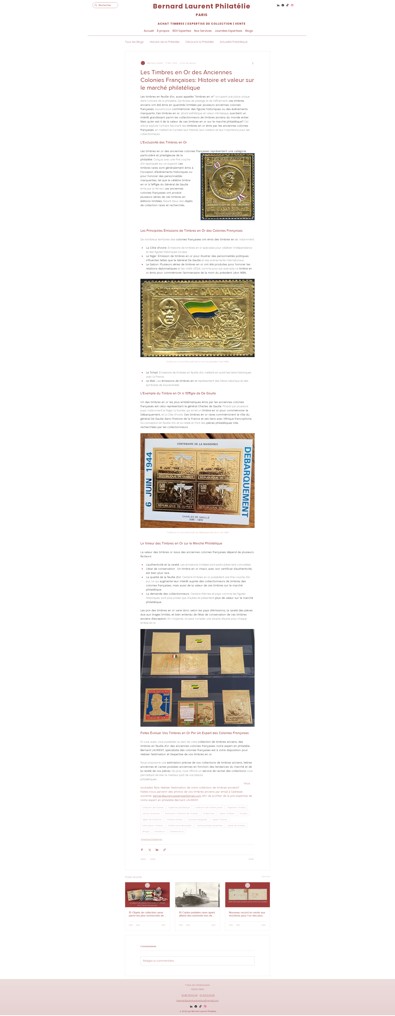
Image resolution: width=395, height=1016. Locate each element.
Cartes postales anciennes (209, 825)
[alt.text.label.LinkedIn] (278, 5)
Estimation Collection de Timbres (181, 813)
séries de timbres (236, 825)
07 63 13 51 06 (207, 995)
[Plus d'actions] (253, 63)
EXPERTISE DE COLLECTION (209, 24)
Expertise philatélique (179, 807)
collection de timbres (152, 807)
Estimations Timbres (152, 825)
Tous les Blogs (134, 42)
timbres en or (177, 831)
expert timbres (219, 819)
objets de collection (152, 819)
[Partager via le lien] (164, 849)
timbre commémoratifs (179, 825)
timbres (243, 813)
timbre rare (208, 813)
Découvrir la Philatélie (200, 42)
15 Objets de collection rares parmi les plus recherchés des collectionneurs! (147, 914)
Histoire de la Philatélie (164, 42)
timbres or (160, 831)
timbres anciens (175, 819)
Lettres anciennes (151, 813)
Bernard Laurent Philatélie (201, 6)
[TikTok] (287, 5)
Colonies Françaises (197, 819)
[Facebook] (282, 5)
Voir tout (266, 876)
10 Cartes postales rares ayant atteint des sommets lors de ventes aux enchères (197, 914)
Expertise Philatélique (151, 839)
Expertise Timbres (237, 807)
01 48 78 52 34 (189, 995)
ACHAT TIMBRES (171, 24)
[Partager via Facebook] (141, 849)
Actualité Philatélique (233, 42)
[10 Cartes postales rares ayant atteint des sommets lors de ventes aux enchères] (197, 894)
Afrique (145, 831)
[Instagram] (292, 5)
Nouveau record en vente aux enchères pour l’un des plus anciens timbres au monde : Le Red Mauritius (247, 914)
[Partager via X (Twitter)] (149, 849)
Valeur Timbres (227, 813)
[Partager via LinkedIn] (157, 849)
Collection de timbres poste (208, 807)
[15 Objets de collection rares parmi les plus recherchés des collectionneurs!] (147, 894)
